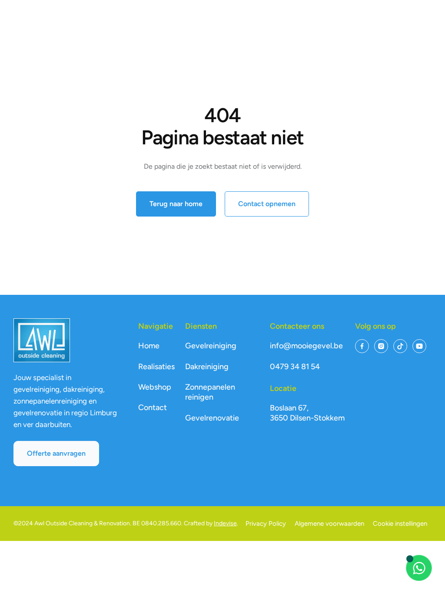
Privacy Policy (266, 523)
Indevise (225, 523)
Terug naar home (176, 204)
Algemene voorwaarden (329, 523)
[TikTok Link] (400, 346)
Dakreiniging (207, 366)
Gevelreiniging (210, 345)
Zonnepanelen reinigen (210, 392)
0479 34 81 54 (295, 366)
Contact (152, 407)
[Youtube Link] (419, 346)
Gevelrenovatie (212, 418)
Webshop (154, 387)
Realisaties (156, 366)
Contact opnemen (267, 204)
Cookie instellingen (400, 523)
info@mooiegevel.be (306, 345)
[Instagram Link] (381, 346)
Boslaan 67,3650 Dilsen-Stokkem (307, 413)
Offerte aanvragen (56, 453)
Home (148, 345)
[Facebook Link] (362, 346)
